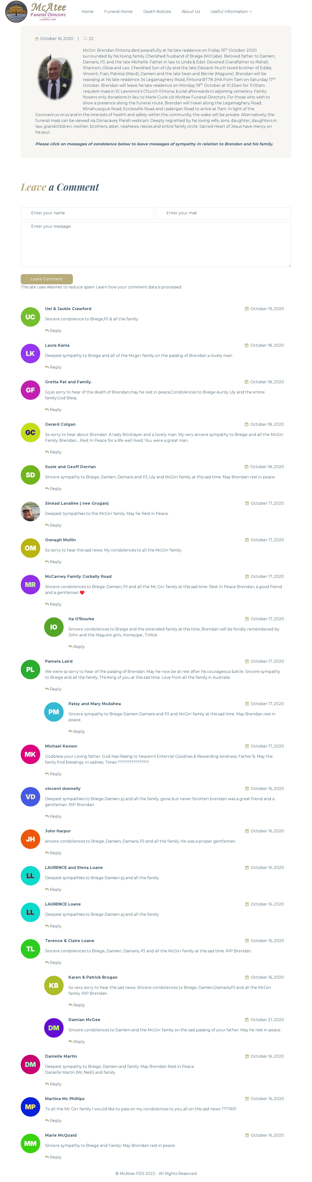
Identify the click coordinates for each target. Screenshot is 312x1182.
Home (88, 11)
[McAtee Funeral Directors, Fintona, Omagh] (39, 11)
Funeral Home (118, 11)
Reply (55, 330)
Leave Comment (47, 279)
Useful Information (229, 11)
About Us (191, 11)
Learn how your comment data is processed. (139, 287)
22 (91, 38)
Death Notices (157, 11)
